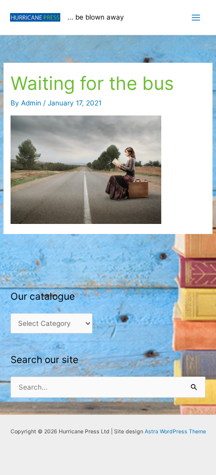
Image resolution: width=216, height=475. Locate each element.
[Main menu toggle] (196, 17)
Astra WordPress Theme (175, 431)
